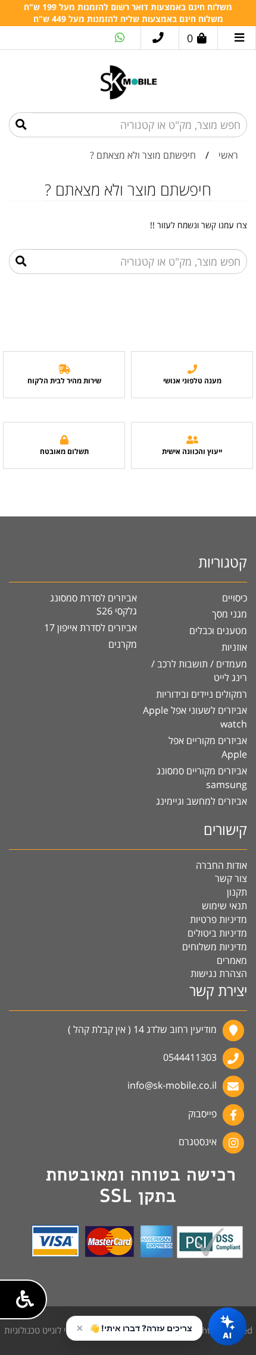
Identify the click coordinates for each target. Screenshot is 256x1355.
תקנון (237, 892)
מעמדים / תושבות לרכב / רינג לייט (199, 670)
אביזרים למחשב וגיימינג (201, 801)
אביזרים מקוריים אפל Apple (207, 747)
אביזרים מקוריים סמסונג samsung (202, 777)
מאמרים (232, 960)
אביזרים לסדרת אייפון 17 (90, 627)
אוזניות (234, 647)
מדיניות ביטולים (217, 933)
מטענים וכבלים (218, 630)
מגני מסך (229, 613)
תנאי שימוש (224, 905)
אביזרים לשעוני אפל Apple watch (195, 717)
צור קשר (231, 878)
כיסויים (234, 597)
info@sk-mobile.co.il (172, 1085)
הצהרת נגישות (219, 973)
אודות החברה (221, 865)
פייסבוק (202, 1113)
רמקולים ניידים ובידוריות (201, 694)
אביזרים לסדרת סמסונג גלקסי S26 (93, 604)
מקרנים (122, 644)
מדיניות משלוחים (214, 946)
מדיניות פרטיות (218, 919)
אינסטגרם (198, 1141)
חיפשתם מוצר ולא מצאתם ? (143, 155)
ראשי (228, 155)
